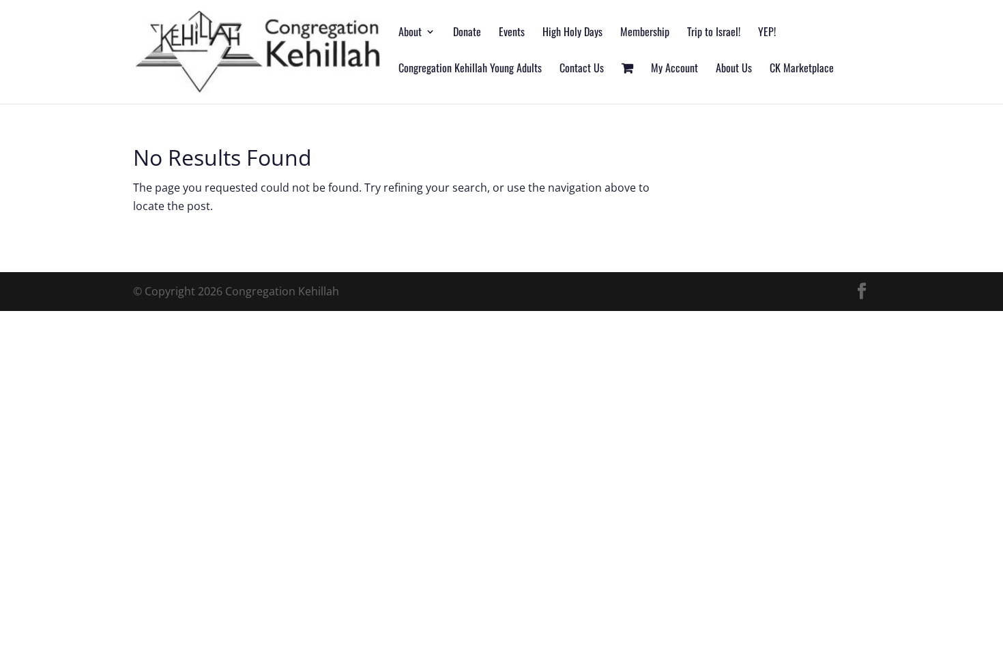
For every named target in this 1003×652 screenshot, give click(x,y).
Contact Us (581, 69)
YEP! (767, 33)
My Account (674, 69)
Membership (644, 33)
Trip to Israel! (713, 33)
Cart (627, 83)
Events (512, 33)
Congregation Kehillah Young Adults (470, 69)
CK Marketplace (802, 69)
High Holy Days (572, 33)
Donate (467, 33)
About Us (734, 69)
